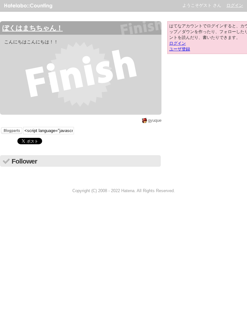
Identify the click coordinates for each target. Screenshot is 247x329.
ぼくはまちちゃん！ (32, 27)
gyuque (154, 120)
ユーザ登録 (179, 49)
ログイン (234, 5)
